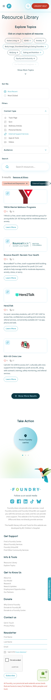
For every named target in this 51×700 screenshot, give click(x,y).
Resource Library (10, 562)
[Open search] (28, 6)
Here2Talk (8, 305)
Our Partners (9, 592)
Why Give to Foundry (12, 604)
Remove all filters (20, 177)
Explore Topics (9, 565)
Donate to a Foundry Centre (15, 610)
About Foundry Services (13, 544)
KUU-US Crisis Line (12, 356)
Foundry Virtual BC (11, 547)
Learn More (11, 227)
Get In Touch (9, 623)
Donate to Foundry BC (12, 607)
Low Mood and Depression (14, 183)
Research (7, 583)
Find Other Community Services (16, 550)
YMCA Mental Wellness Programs (20, 207)
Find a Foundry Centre (12, 541)
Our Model (8, 580)
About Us (7, 578)
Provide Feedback (49, 589)
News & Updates (10, 586)
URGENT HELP (40, 6)
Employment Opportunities (14, 589)
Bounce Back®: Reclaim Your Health (21, 255)
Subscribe (10, 675)
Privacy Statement (20, 652)
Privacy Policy (9, 625)
